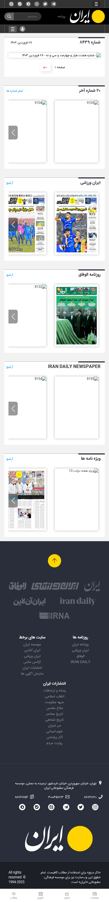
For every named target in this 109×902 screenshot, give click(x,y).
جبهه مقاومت (54, 702)
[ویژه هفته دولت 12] (24, 529)
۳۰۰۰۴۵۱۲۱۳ (56, 797)
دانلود (67, 898)
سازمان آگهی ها (32, 674)
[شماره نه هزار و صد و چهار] (40, 103)
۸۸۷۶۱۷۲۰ (90, 797)
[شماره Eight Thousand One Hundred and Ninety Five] (92, 379)
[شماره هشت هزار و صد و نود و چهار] (76, 253)
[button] (13, 132)
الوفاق (80, 656)
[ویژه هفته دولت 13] (83, 471)
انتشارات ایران (32, 668)
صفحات (94, 898)
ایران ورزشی (80, 650)
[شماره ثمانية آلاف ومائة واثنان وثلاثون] (40, 287)
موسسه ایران (32, 644)
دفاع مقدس (54, 708)
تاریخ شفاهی (54, 720)
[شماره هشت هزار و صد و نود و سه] (24, 253)
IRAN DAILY (80, 662)
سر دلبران (54, 726)
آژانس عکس (32, 662)
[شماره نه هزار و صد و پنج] (92, 103)
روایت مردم (54, 743)
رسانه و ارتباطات (54, 691)
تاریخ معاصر (54, 714)
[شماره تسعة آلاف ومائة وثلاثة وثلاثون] (76, 345)
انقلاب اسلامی (54, 696)
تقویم (41, 898)
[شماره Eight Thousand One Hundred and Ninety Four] (40, 379)
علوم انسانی (54, 731)
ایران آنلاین (32, 650)
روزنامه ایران (80, 644)
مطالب (13, 898)
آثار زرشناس (55, 737)
